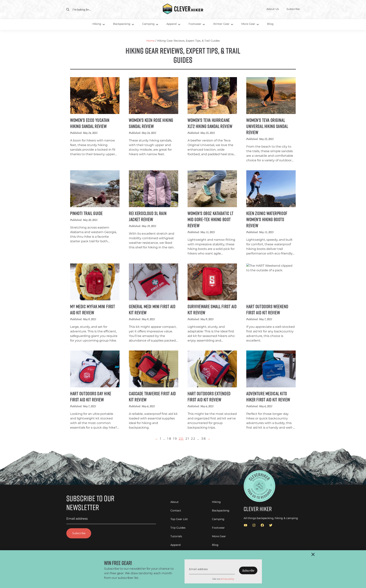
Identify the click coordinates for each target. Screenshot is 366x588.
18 (169, 438)
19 (175, 438)
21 (187, 438)
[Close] (313, 554)
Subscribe (78, 533)
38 (203, 438)
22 (193, 438)
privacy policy (227, 579)
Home (150, 40)
